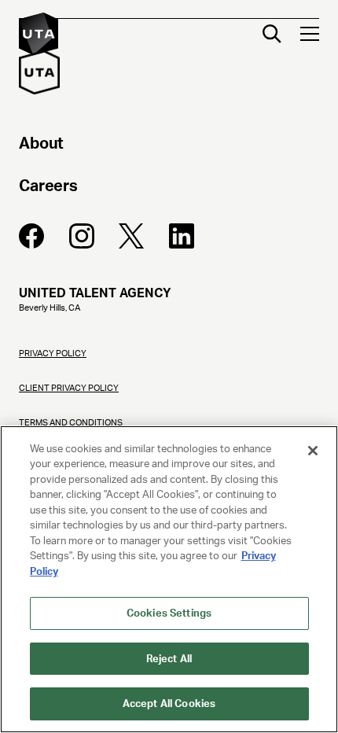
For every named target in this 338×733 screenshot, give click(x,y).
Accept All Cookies (169, 703)
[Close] (313, 450)
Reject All (169, 659)
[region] (169, 579)
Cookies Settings (169, 613)
